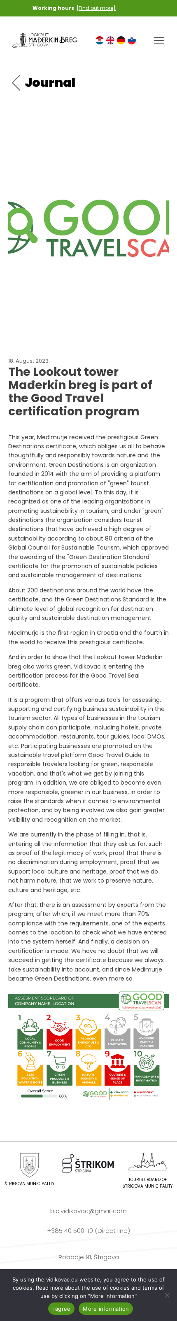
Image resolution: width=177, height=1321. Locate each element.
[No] (167, 1295)
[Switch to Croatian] (99, 40)
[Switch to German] (121, 40)
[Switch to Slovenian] (131, 40)
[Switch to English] (110, 40)
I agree (61, 1308)
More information (106, 1308)
